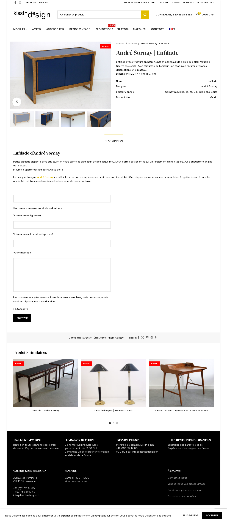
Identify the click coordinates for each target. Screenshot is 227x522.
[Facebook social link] (138, 337)
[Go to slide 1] (110, 423)
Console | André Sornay (45, 410)
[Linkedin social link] (156, 337)
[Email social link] (147, 337)
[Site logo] (32, 14)
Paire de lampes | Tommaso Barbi (113, 410)
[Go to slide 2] (113, 423)
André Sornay (45, 177)
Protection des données (182, 496)
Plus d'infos (191, 515)
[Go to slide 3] (117, 423)
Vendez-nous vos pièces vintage (187, 483)
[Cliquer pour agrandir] (16, 102)
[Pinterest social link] (152, 337)
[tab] (113, 139)
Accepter (212, 515)
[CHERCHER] (145, 14)
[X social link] (142, 337)
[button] (14, 118)
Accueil (120, 43)
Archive (132, 43)
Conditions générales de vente (185, 490)
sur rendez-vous (77, 481)
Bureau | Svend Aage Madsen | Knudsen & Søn (181, 410)
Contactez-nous (177, 477)
